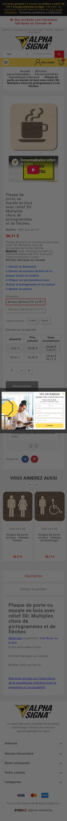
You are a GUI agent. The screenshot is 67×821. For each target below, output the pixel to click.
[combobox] (49, 415)
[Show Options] (62, 415)
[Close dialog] (63, 393)
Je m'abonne (49, 425)
